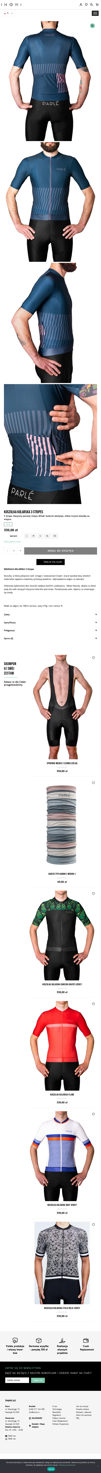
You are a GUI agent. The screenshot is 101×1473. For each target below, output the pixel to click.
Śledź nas (12, 1436)
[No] (97, 1466)
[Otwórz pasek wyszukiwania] (91, 4)
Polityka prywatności (67, 1465)
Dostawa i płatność (83, 1412)
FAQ (77, 1418)
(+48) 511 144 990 (37, 1409)
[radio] (26, 536)
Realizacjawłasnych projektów (62, 1350)
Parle (8, 524)
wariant (13, 536)
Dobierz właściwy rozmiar (12, 541)
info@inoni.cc (34, 1412)
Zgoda (51, 1469)
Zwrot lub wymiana (83, 1415)
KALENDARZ (37, 1418)
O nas (54, 1407)
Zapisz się (38, 1380)
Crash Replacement (60, 1421)
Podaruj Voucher (59, 1418)
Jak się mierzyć (82, 1407)
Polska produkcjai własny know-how (15, 1350)
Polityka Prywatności (60, 1424)
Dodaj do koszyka (61, 551)
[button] (92, 25)
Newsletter (56, 1412)
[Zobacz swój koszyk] (97, 4)
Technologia (57, 1409)
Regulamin (56, 1415)
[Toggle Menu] (95, 13)
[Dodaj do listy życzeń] (94, 657)
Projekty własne (82, 1409)
